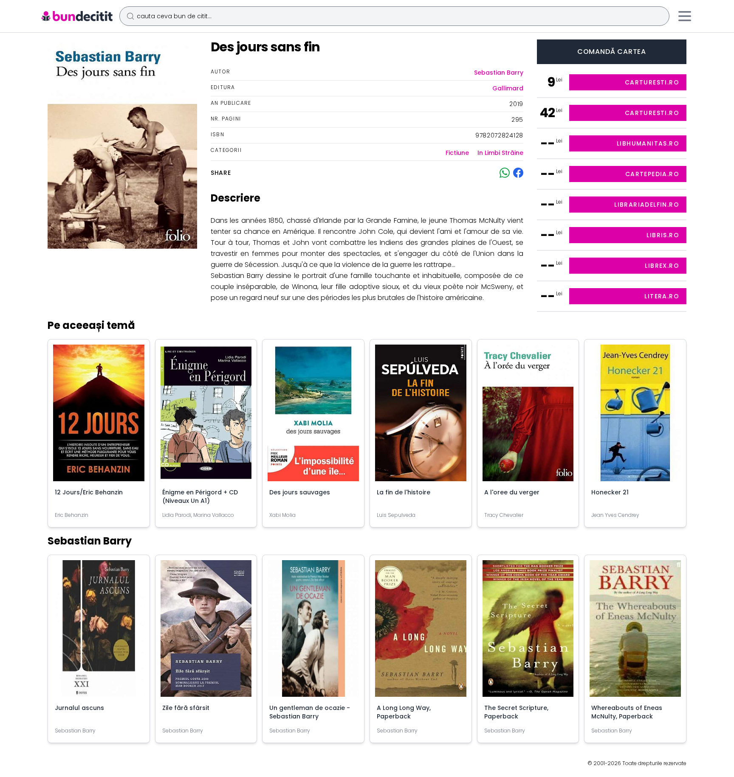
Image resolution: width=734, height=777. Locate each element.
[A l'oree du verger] (528, 416)
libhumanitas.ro (648, 143)
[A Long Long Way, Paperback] (420, 632)
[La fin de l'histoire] (420, 416)
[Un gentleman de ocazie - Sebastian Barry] (313, 632)
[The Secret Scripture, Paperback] (528, 632)
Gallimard (507, 88)
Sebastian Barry (498, 72)
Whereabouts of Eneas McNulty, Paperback (626, 712)
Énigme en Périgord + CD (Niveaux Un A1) (200, 496)
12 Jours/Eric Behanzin (89, 492)
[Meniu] (684, 16)
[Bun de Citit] (77, 16)
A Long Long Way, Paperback (404, 712)
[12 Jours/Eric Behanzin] (98, 416)
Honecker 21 (610, 492)
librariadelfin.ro (646, 204)
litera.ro (661, 296)
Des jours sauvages (299, 492)
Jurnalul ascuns (79, 708)
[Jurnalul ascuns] (98, 632)
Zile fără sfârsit (185, 708)
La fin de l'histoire (403, 492)
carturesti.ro (652, 82)
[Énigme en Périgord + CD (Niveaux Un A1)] (206, 416)
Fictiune (457, 153)
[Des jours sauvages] (313, 416)
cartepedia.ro (652, 174)
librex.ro (662, 265)
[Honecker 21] (635, 416)
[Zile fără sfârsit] (206, 632)
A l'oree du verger (511, 492)
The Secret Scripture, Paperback (516, 712)
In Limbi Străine (500, 153)
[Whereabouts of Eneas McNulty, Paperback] (635, 632)
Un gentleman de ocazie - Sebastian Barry (309, 712)
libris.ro (662, 235)
